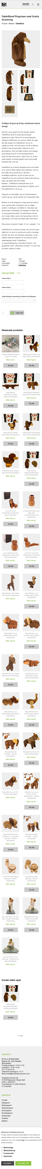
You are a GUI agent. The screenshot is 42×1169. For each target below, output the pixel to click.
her (23, 1140)
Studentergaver (7, 1108)
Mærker (4, 1121)
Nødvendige (8, 1147)
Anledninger (6, 1115)
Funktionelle (9, 1153)
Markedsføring (9, 1150)
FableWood (22, 265)
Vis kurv (26, 4)
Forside (4, 23)
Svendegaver (7, 1110)
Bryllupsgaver (7, 1105)
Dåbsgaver (6, 1102)
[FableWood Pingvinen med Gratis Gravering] (10, 77)
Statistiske (8, 1156)
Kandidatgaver (7, 1113)
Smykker (5, 1118)
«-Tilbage (20, 1035)
